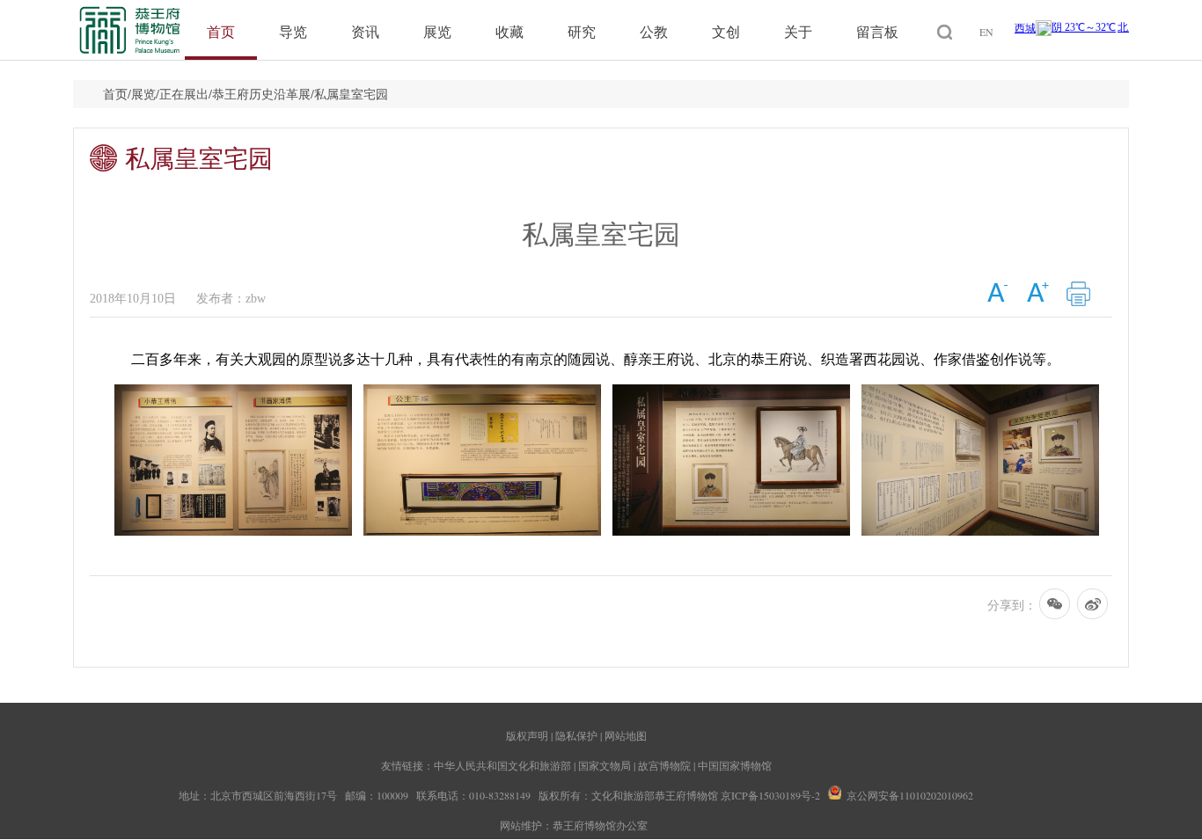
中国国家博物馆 (735, 765)
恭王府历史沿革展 (261, 93)
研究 (582, 31)
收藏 (509, 31)
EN (986, 32)
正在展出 (184, 93)
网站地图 (626, 735)
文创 (726, 31)
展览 (437, 31)
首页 (221, 31)
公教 (654, 31)
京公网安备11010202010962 (910, 795)
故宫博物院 (664, 765)
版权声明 (527, 735)
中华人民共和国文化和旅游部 (502, 765)
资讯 (365, 31)
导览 (293, 31)
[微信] (1055, 606)
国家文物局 (604, 765)
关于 (798, 31)
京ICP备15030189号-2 (770, 795)
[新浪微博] (1093, 606)
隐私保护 (576, 735)
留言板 (877, 31)
